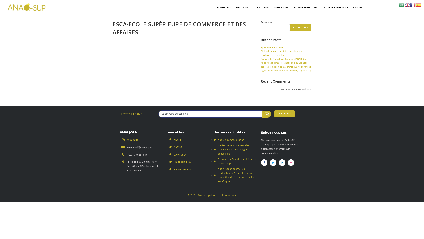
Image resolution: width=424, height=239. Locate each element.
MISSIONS (357, 7)
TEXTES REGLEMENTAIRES (305, 7)
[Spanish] (419, 4)
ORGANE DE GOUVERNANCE (335, 7)
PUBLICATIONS (281, 7)
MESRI (177, 139)
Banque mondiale (183, 169)
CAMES (178, 147)
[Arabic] (402, 4)
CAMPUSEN (180, 154)
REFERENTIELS (224, 7)
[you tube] (291, 162)
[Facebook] (264, 162)
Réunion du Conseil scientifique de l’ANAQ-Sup (283, 58)
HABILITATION (242, 7)
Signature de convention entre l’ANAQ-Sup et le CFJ (286, 70)
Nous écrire (132, 139)
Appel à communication (272, 47)
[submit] (266, 114)
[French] (413, 4)
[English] (407, 4)
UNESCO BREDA (182, 162)
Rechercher (267, 22)
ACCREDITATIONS (261, 7)
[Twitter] (273, 162)
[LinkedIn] (282, 162)
